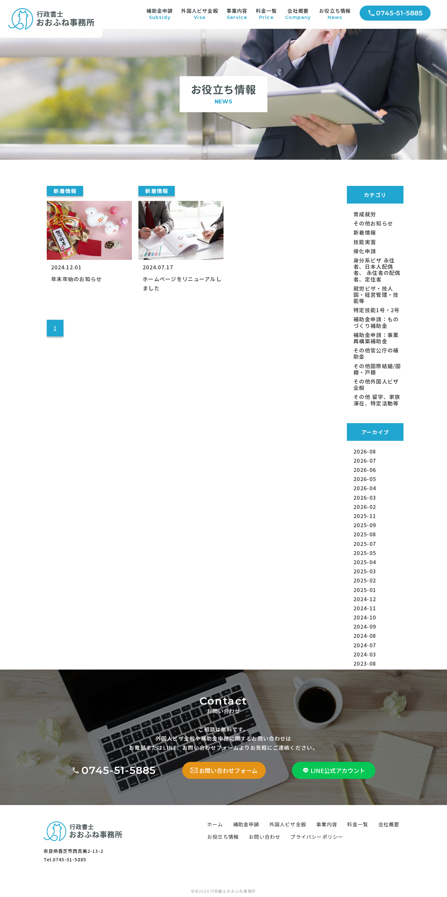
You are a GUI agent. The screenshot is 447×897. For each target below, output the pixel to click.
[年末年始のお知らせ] (89, 203)
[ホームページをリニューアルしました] (181, 203)
